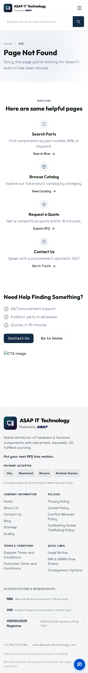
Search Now (41, 154)
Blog (7, 521)
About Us (11, 508)
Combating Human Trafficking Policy (62, 527)
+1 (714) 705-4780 (16, 645)
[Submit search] (78, 21)
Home (8, 43)
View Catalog (41, 191)
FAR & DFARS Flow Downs (61, 561)
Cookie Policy (58, 508)
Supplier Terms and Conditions (19, 554)
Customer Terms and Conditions (20, 565)
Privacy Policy (58, 501)
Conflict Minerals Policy (61, 516)
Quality (9, 534)
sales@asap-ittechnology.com (54, 645)
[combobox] (38, 21)
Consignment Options (65, 570)
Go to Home (52, 338)
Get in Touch (41, 266)
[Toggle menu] (79, 8)
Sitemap (10, 527)
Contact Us (18, 338)
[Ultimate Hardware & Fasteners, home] (25, 8)
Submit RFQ (41, 229)
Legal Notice (58, 552)
